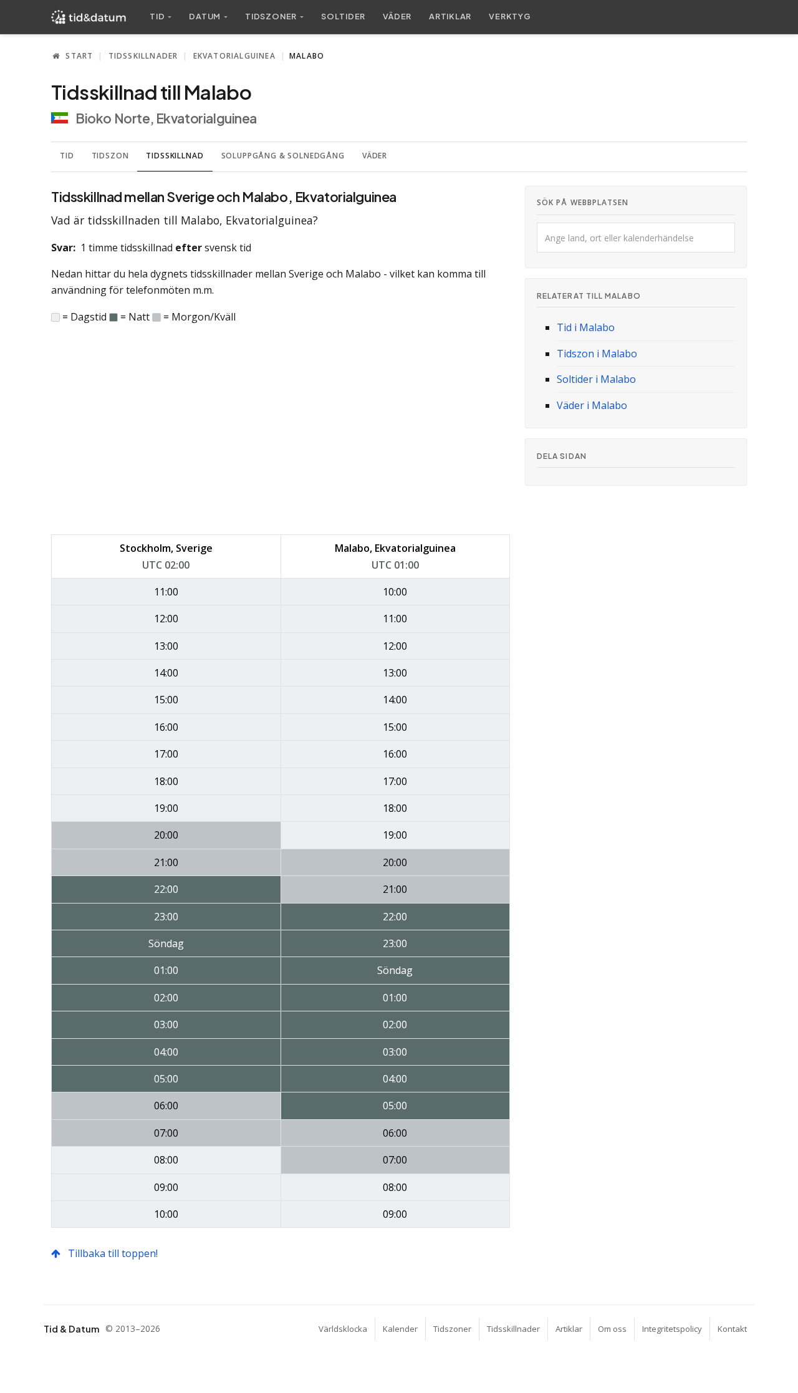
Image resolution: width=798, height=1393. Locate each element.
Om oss (612, 1328)
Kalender (400, 1328)
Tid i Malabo (586, 327)
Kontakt (732, 1328)
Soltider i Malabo (596, 379)
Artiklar (450, 16)
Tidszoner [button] (271, 16)
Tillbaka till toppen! (111, 1253)
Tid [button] (157, 16)
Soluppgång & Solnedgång (283, 155)
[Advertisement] (280, 429)
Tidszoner (452, 1328)
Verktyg (510, 16)
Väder (397, 16)
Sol (343, 16)
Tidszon (110, 155)
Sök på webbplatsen (582, 202)
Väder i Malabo (592, 405)
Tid (67, 155)
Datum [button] (205, 16)
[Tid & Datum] (88, 17)
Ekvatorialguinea (234, 56)
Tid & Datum (71, 1328)
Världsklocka (343, 1328)
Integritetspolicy (672, 1328)
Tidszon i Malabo (597, 353)
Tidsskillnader (143, 56)
